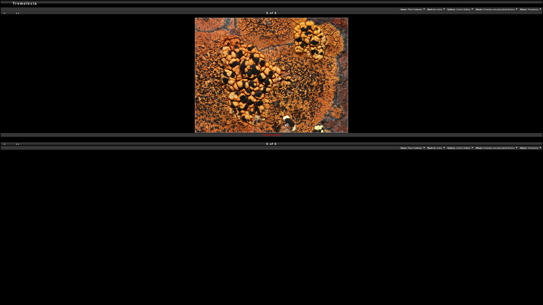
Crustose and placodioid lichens (499, 9)
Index (440, 9)
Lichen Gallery (463, 9)
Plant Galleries (415, 9)
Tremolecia (533, 9)
